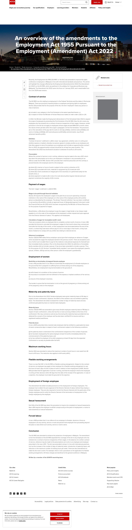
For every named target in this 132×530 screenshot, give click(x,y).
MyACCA (12, 471)
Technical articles (61, 67)
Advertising (77, 501)
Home (11, 67)
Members (75, 8)
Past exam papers (112, 484)
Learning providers (63, 8)
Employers (50, 8)
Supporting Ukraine (113, 480)
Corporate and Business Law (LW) (43, 67)
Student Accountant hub (105, 85)
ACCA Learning (14, 474)
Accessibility (38, 501)
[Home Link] (119, 493)
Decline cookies (60, 518)
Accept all (59, 514)
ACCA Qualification (113, 474)
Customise (59, 523)
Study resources (27, 67)
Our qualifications (38, 8)
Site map (85, 501)
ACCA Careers (13, 477)
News (60, 480)
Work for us (61, 484)
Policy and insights (104, 8)
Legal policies (49, 501)
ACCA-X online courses (65, 471)
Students (84, 8)
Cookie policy (22, 521)
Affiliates (93, 8)
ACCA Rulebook (63, 477)
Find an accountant (64, 474)
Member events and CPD (115, 477)
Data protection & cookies (63, 501)
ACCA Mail (110, 487)
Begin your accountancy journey (19, 8)
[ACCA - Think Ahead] (12, 4)
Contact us (94, 501)
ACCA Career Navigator (16, 480)
